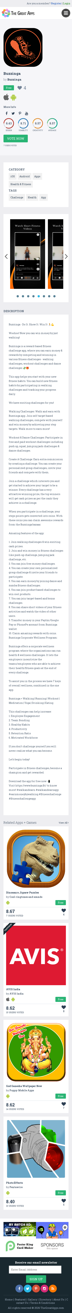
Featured (20, 1299)
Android (24, 176)
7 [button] (49, 296)
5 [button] (38, 296)
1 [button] (17, 296)
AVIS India (13, 989)
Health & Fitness (20, 184)
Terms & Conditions (42, 1302)
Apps (37, 176)
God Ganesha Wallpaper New (24, 1086)
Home (9, 1299)
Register (56, 3)
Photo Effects (14, 1182)
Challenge (16, 197)
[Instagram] (44, 1288)
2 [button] (23, 296)
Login (66, 3)
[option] (27, 254)
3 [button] (28, 296)
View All (63, 822)
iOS (12, 176)
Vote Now (15, 138)
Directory (45, 1299)
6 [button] (44, 296)
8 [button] (54, 296)
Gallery (32, 1299)
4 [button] (33, 296)
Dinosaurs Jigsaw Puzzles (22, 892)
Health (32, 197)
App (43, 197)
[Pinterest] (36, 1288)
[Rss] (53, 1288)
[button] (6, 255)
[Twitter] (28, 1288)
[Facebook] (19, 1288)
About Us (58, 1299)
